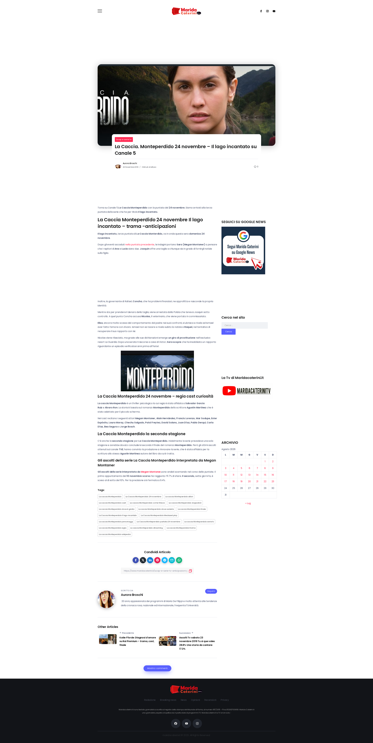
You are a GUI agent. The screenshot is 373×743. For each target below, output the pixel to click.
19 (242, 481)
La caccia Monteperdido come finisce (147, 503)
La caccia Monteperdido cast (112, 503)
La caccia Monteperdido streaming (146, 528)
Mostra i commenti (157, 668)
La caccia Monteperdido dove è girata (116, 509)
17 (226, 481)
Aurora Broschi (130, 163)
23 (273, 481)
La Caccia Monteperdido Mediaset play (159, 515)
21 (257, 481)
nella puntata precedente (139, 244)
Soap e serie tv (124, 139)
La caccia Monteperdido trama (181, 528)
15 (265, 475)
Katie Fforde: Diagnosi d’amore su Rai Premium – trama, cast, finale (137, 641)
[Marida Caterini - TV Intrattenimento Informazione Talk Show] (186, 11)
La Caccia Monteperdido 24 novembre (143, 496)
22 (265, 481)
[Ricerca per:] (244, 325)
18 (234, 481)
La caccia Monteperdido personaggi (116, 521)
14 (257, 475)
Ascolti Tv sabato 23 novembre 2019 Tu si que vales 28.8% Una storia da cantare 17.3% (197, 643)
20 (249, 481)
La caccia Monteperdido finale (192, 509)
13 (249, 475)
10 (226, 475)
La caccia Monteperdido (110, 496)
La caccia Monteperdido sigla (112, 528)
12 (242, 475)
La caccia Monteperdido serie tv (199, 521)
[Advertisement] (249, 199)
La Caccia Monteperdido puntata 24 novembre (158, 521)
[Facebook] (260, 11)
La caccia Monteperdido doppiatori (185, 503)
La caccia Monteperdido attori (179, 496)
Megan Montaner (151, 471)
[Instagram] (266, 11)
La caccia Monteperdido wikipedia (115, 534)
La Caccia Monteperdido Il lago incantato (118, 515)
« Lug (248, 503)
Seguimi (211, 591)
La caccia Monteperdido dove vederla (156, 509)
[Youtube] (273, 11)
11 (233, 475)
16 (273, 475)
